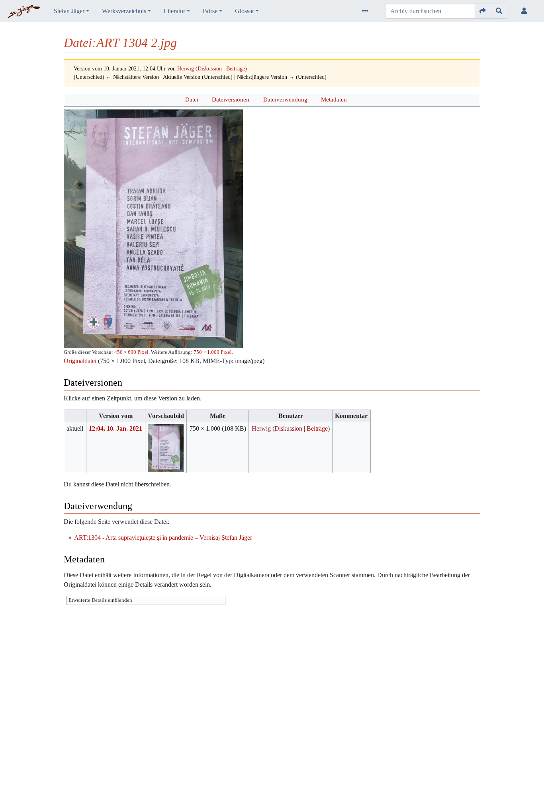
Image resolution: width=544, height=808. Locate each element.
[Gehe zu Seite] (483, 11)
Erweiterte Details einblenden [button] (100, 600)
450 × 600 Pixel (131, 352)
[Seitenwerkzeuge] (366, 11)
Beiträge (235, 69)
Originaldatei (80, 360)
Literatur (174, 11)
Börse (210, 11)
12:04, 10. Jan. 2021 (115, 428)
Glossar (244, 11)
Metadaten (334, 99)
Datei (191, 99)
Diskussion (210, 69)
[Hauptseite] (23, 12)
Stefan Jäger (69, 11)
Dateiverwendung (285, 99)
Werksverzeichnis (124, 11)
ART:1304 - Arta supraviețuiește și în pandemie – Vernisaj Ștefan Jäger (163, 537)
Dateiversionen (230, 99)
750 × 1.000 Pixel (213, 352)
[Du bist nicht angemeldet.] (525, 11)
